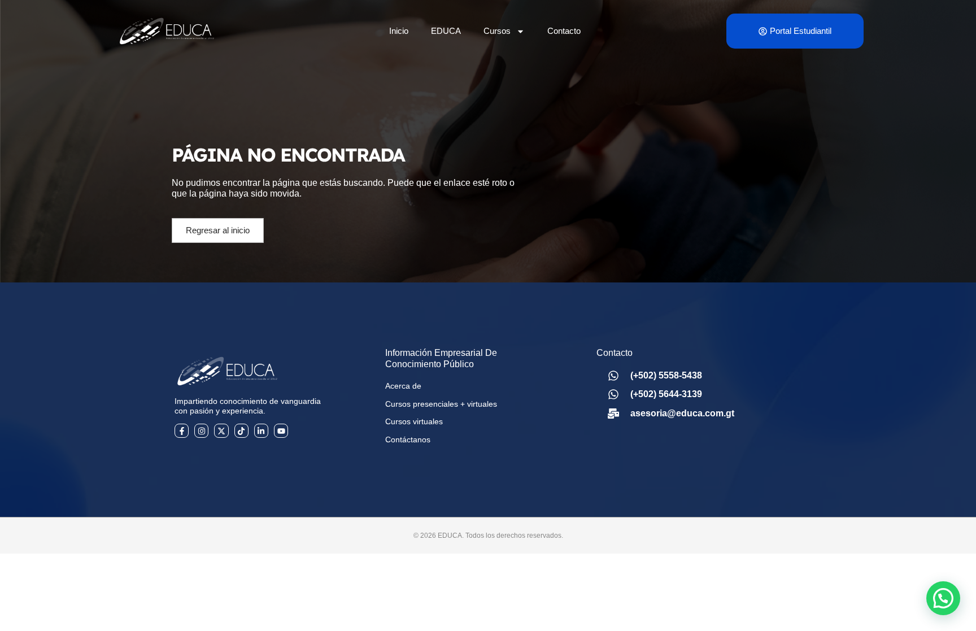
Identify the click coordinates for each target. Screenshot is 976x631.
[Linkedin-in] (261, 431)
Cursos (497, 31)
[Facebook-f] (182, 431)
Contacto (564, 31)
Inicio (398, 31)
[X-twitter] (221, 431)
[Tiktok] (241, 431)
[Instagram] (201, 431)
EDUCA (446, 31)
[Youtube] (281, 431)
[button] (943, 598)
